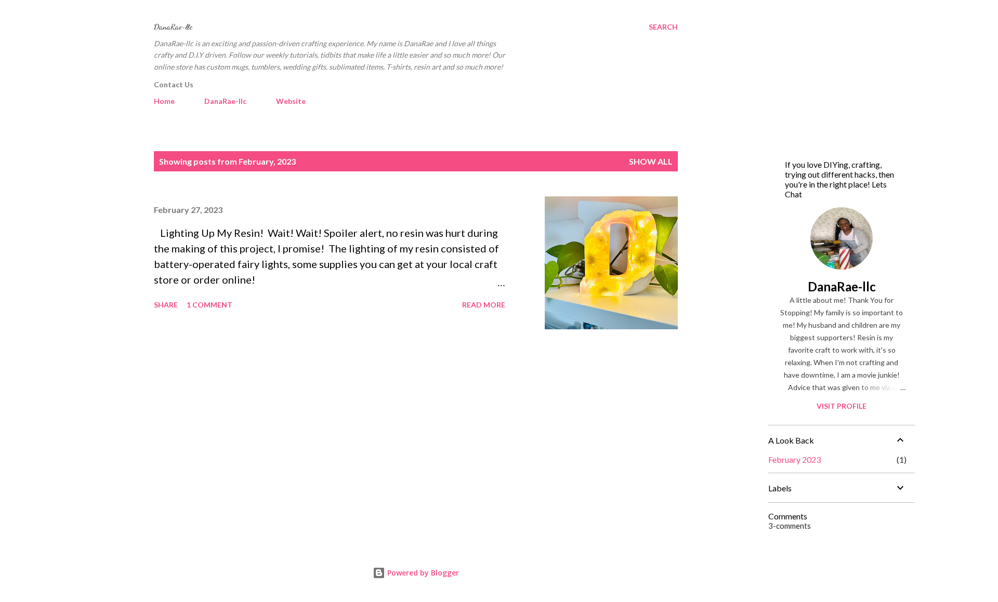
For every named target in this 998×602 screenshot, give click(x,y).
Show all (651, 161)
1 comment (209, 304)
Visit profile (841, 406)
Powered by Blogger (422, 573)
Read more (483, 304)
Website (291, 101)
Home (164, 101)
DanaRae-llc (173, 26)
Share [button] (166, 304)
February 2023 (794, 459)
